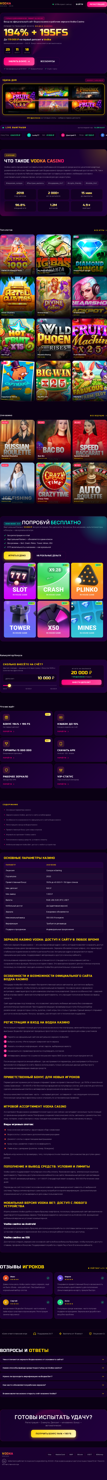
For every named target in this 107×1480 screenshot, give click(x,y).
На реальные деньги (49, 555)
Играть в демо (17, 555)
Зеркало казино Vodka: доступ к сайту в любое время (28, 815)
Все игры (99, 230)
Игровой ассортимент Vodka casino (21, 834)
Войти (79, 4)
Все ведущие (97, 415)
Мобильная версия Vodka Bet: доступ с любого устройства (31, 844)
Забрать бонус (17, 61)
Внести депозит (81, 682)
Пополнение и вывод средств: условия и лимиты (26, 839)
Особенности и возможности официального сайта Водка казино (33, 820)
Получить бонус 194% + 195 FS (53, 1433)
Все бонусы (48, 61)
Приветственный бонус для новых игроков (24, 829)
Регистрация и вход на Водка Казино (21, 825)
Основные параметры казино (18, 810)
